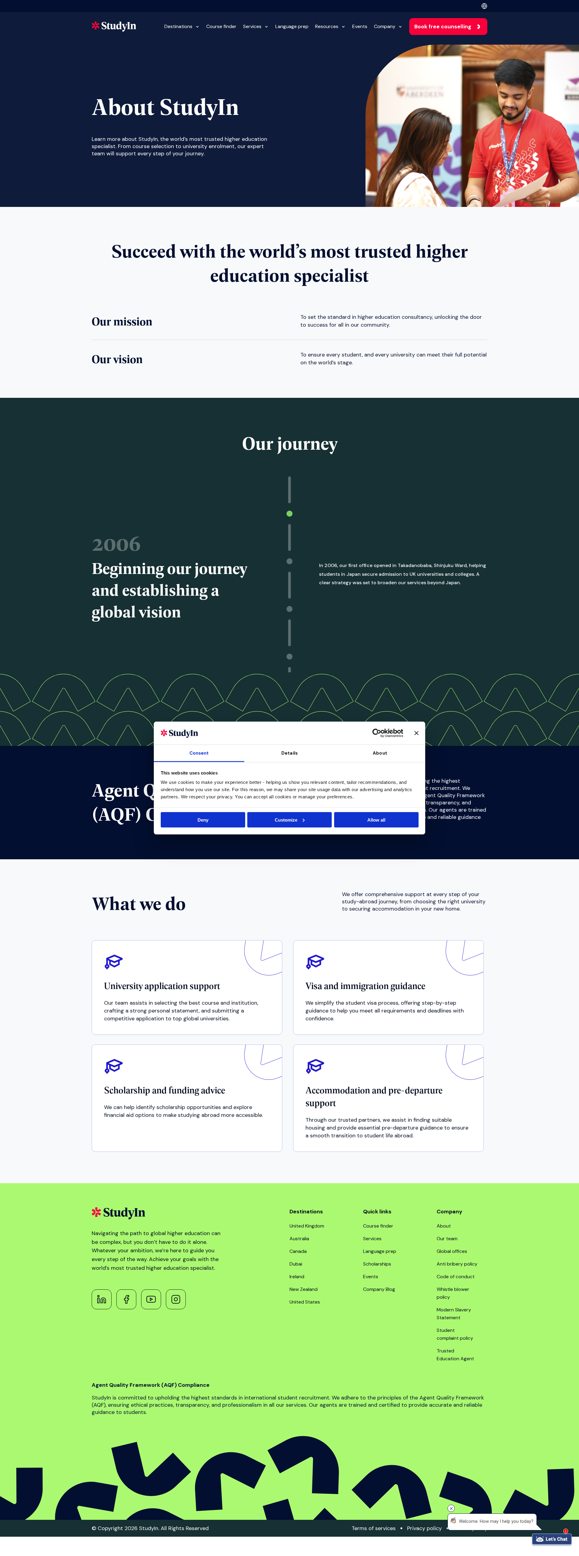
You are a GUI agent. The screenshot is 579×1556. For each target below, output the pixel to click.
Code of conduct (456, 1276)
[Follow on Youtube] (151, 1299)
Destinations (178, 26)
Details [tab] (289, 753)
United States (305, 1302)
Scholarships (377, 1264)
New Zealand (304, 1289)
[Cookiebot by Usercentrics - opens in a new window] (376, 732)
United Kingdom (307, 1226)
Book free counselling (442, 26)
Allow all (376, 819)
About (444, 1226)
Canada (298, 1251)
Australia (299, 1238)
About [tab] (380, 753)
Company (384, 26)
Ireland (297, 1276)
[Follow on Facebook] (126, 1299)
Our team (447, 1238)
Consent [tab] (199, 753)
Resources (326, 26)
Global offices (452, 1251)
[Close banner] (416, 733)
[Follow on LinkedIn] (102, 1299)
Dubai (296, 1264)
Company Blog (379, 1289)
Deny (203, 819)
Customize (286, 819)
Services (252, 26)
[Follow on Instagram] (176, 1299)
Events (359, 26)
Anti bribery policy (457, 1264)
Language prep (291, 26)
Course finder (221, 26)
